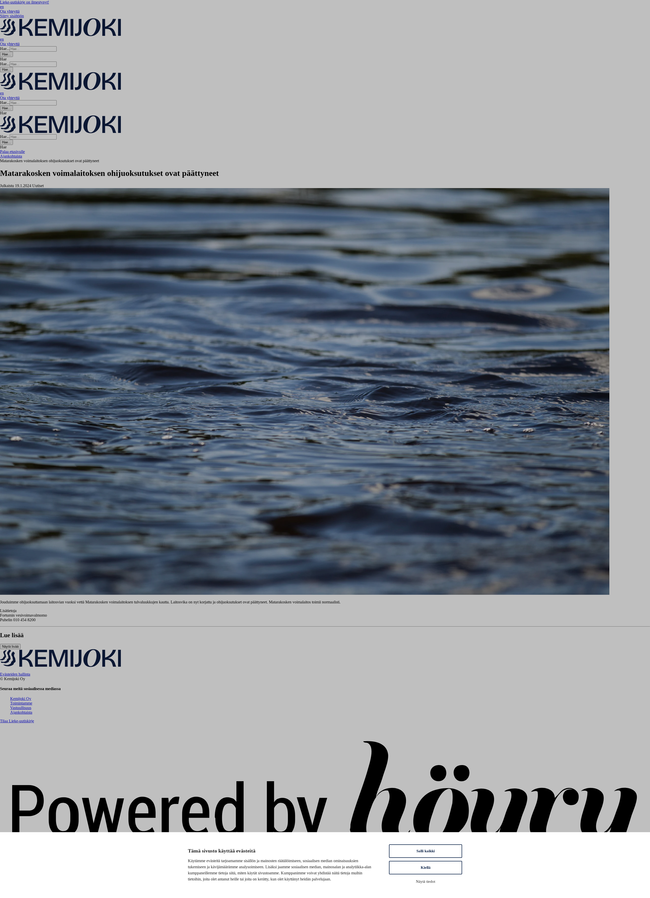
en (2, 7)
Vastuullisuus (20, 708)
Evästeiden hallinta (15, 674)
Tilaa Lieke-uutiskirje (17, 721)
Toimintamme (21, 703)
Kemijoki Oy (20, 698)
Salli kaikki (425, 851)
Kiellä (426, 867)
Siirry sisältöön (12, 16)
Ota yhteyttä (10, 11)
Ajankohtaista (21, 712)
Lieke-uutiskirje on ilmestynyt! (24, 2)
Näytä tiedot (425, 881)
